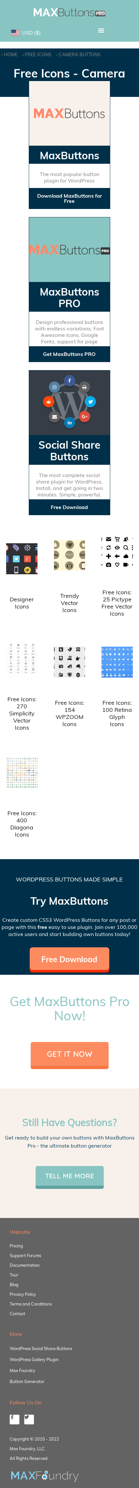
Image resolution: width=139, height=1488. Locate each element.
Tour (14, 1274)
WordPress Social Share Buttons (41, 1348)
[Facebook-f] (14, 1419)
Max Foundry (22, 1370)
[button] (101, 30)
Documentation (25, 1265)
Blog (14, 1284)
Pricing (16, 1245)
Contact (17, 1313)
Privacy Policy (23, 1294)
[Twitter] (29, 1419)
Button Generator (27, 1381)
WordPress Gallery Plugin (34, 1359)
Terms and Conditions (31, 1303)
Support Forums (25, 1255)
